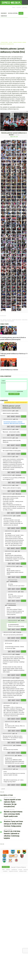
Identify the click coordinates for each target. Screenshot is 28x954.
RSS (3, 868)
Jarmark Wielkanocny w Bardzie (9, 368)
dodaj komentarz (14, 392)
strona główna (4, 42)
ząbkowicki (24, 7)
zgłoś (8, 414)
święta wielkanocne (9, 319)
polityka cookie (23, 869)
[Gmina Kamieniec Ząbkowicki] (3, 856)
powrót (3, 787)
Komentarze (4, 16)
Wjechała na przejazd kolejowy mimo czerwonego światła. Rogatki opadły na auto (13, 812)
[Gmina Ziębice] (3, 860)
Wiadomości (4, 13)
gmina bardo (24, 318)
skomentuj (24, 414)
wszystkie (18, 7)
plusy (12, 414)
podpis (3, 379)
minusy (18, 414)
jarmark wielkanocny (16, 318)
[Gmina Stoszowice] (12, 856)
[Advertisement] (14, 29)
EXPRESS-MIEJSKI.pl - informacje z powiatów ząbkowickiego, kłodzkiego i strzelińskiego (11, 2)
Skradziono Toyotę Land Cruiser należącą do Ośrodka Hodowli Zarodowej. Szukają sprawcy (13, 822)
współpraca (14, 868)
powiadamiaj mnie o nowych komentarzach (16, 401)
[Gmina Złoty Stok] (21, 856)
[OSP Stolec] (9, 860)
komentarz (3, 381)
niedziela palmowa (7, 318)
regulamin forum (20, 389)
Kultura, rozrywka (13, 13)
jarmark (2, 319)
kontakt (20, 868)
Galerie (21, 13)
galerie (10, 42)
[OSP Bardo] (15, 860)
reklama (8, 868)
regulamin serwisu (13, 869)
